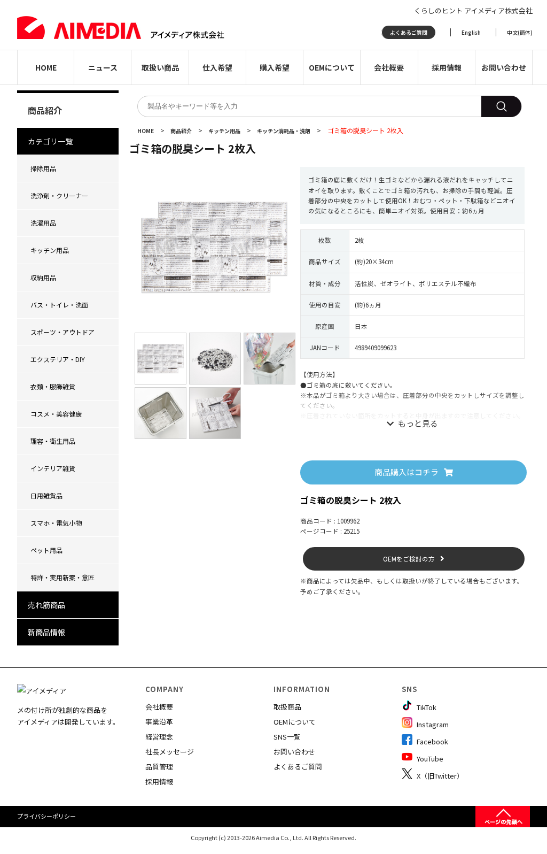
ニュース (103, 67)
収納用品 (43, 277)
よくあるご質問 (408, 32)
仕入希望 (217, 67)
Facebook (431, 741)
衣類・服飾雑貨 (52, 386)
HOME (46, 67)
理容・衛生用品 (52, 440)
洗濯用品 (43, 222)
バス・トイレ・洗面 (59, 304)
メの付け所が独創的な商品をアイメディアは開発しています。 (68, 716)
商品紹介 (181, 131)
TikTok (425, 707)
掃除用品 (43, 168)
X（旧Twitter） (439, 776)
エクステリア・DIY (57, 359)
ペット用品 (46, 550)
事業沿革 (159, 722)
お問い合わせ (503, 67)
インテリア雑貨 (52, 468)
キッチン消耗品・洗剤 (284, 131)
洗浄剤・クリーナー (59, 195)
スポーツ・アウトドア (62, 331)
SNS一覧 (287, 737)
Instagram (432, 724)
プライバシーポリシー (46, 816)
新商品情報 (46, 632)
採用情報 (447, 67)
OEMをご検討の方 (409, 559)
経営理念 (159, 737)
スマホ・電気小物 (56, 522)
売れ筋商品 (46, 604)
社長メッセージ (169, 752)
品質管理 (159, 766)
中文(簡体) (520, 32)
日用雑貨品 (46, 495)
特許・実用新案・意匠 (62, 577)
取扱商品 (287, 707)
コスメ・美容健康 (56, 413)
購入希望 (275, 67)
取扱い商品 (160, 67)
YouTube (429, 758)
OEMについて (332, 67)
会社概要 (389, 67)
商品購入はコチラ (406, 472)
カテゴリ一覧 (50, 141)
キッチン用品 (49, 250)
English (471, 32)
